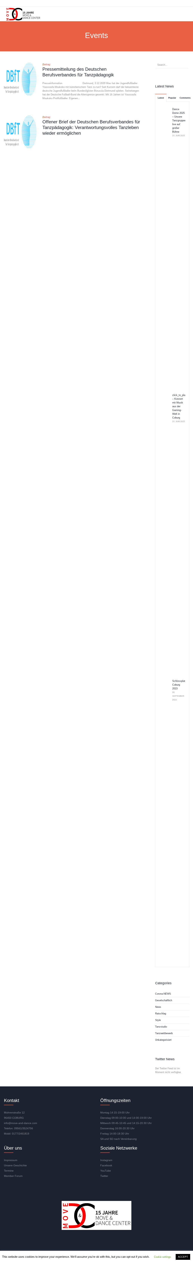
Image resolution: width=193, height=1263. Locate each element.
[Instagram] (86, 1241)
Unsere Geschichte (15, 1165)
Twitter (104, 1175)
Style (158, 1020)
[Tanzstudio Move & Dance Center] (23, 14)
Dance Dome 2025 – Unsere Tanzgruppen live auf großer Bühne (179, 120)
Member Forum (13, 1175)
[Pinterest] (119, 1241)
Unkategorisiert (163, 1039)
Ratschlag (160, 1013)
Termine (9, 1170)
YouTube (105, 1170)
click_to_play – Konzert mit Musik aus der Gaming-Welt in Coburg (179, 406)
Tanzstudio (161, 1026)
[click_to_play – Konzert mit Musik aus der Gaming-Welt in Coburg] (163, 534)
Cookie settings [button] (162, 1256)
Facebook (106, 1165)
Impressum (10, 1160)
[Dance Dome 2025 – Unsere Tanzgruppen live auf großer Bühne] (163, 248)
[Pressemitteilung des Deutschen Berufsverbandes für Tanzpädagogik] (20, 79)
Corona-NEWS (163, 993)
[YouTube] (75, 1241)
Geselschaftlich (163, 1000)
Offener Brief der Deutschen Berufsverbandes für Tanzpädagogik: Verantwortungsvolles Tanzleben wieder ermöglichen (91, 127)
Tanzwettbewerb (164, 1033)
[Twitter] (108, 1241)
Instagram (106, 1160)
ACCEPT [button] (183, 1256)
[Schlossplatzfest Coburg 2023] (163, 820)
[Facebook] (97, 1241)
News (158, 1007)
